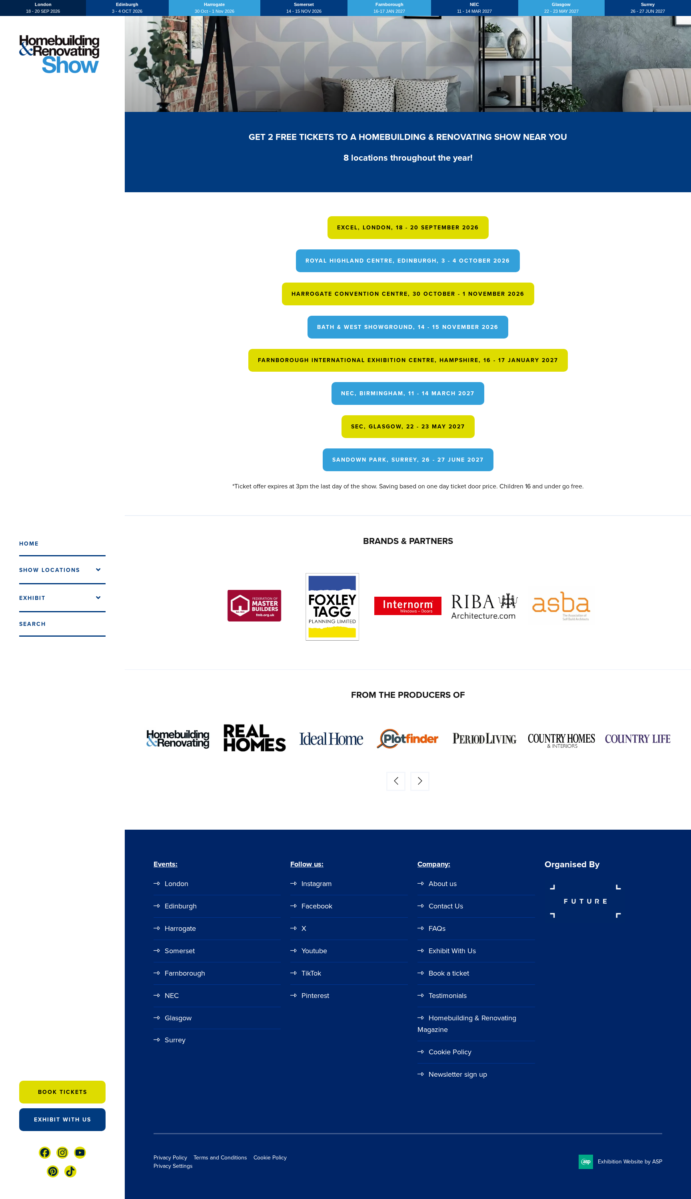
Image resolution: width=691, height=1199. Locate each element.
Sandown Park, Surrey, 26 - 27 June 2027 (408, 460)
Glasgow (178, 1018)
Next (419, 781)
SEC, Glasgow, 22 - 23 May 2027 (408, 426)
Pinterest (315, 995)
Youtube (314, 951)
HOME (29, 544)
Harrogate (180, 928)
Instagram (317, 883)
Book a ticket (449, 973)
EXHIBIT (32, 598)
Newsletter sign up (458, 1074)
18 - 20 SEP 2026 (43, 8)
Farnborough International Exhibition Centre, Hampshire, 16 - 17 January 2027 (408, 360)
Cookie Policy (450, 1052)
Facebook (317, 906)
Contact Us (446, 906)
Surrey (175, 1040)
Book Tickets (62, 1092)
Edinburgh (181, 906)
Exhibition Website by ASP (630, 1161)
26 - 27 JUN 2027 (648, 8)
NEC (172, 995)
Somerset (180, 951)
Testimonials (448, 995)
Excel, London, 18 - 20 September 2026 (408, 227)
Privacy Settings (173, 1166)
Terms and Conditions (220, 1157)
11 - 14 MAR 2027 (474, 8)
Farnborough (185, 973)
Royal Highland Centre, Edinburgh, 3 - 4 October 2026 (408, 261)
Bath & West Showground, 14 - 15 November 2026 (408, 327)
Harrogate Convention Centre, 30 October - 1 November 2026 (408, 294)
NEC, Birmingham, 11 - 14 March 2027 (408, 393)
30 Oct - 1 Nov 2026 (214, 8)
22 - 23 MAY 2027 (561, 8)
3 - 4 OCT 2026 (127, 8)
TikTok (311, 973)
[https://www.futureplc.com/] (585, 921)
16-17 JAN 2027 (389, 8)
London (176, 883)
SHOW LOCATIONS (49, 570)
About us (443, 883)
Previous (395, 781)
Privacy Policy (170, 1157)
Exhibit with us (62, 1119)
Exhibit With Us (452, 951)
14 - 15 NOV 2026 (304, 8)
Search (32, 624)
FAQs (437, 928)
